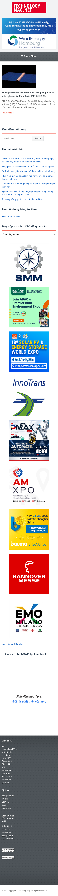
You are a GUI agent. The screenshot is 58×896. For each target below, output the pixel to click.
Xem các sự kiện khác (13, 644)
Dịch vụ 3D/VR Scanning (6, 805)
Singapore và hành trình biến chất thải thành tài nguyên (28, 166)
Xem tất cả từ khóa (11, 216)
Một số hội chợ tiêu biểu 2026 (7, 755)
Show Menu (30, 56)
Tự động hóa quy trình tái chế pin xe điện (22, 199)
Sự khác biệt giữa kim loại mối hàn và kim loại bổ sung (28, 171)
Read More (7, 113)
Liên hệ (5, 782)
